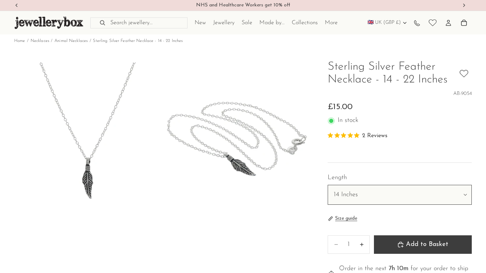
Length (337, 178)
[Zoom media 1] (88, 134)
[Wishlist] (432, 23)
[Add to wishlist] (464, 73)
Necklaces (40, 41)
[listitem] (331, 23)
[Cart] (464, 23)
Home (19, 41)
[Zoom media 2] (237, 134)
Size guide (346, 218)
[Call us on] (417, 23)
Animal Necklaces (71, 41)
